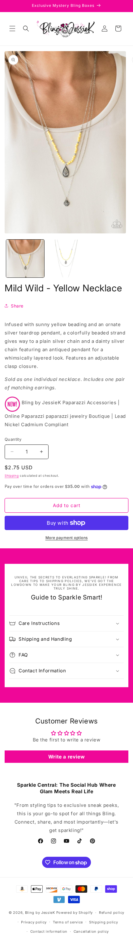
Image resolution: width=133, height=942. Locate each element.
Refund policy (111, 912)
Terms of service (68, 922)
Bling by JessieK (40, 912)
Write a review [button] (66, 757)
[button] (12, 28)
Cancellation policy (91, 931)
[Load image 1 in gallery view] (25, 259)
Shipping (12, 475)
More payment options (66, 537)
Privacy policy (34, 922)
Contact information (48, 931)
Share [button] (17, 305)
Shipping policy (103, 922)
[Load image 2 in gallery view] (66, 259)
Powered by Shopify (74, 912)
